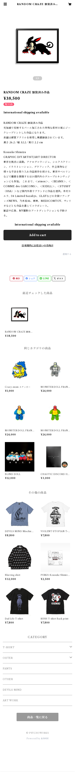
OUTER (8, 658)
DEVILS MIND (12, 689)
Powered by (34, 738)
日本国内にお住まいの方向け (37, 245)
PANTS (7, 668)
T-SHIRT (9, 647)
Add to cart (37, 235)
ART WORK (10, 700)
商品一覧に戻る (37, 717)
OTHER (8, 679)
